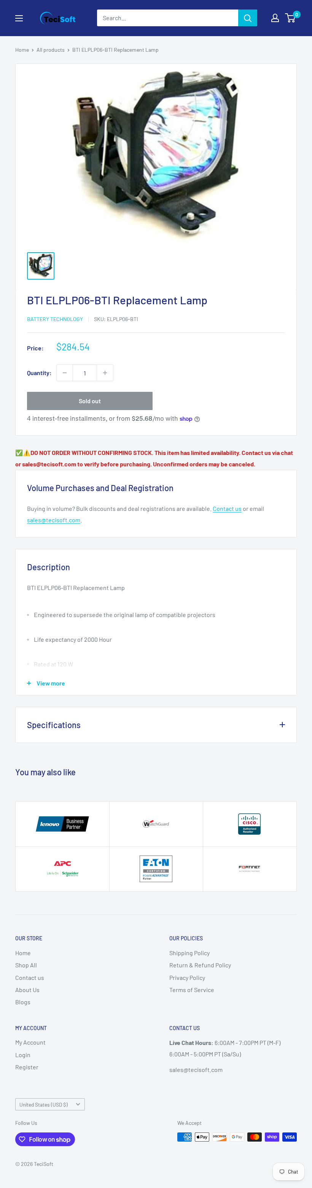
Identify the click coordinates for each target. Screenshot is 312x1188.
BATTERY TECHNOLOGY (55, 319)
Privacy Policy (187, 977)
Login (22, 1054)
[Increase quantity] (105, 373)
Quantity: (39, 372)
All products (51, 49)
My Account (30, 1042)
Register (26, 1066)
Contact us (227, 508)
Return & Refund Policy (200, 965)
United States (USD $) (43, 1104)
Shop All (26, 965)
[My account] (275, 18)
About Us (27, 989)
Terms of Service (191, 989)
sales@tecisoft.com (53, 519)
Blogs (22, 1001)
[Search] (247, 18)
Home (22, 49)
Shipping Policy (189, 952)
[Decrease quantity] (65, 373)
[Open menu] (19, 18)
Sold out (90, 400)
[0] (290, 17)
